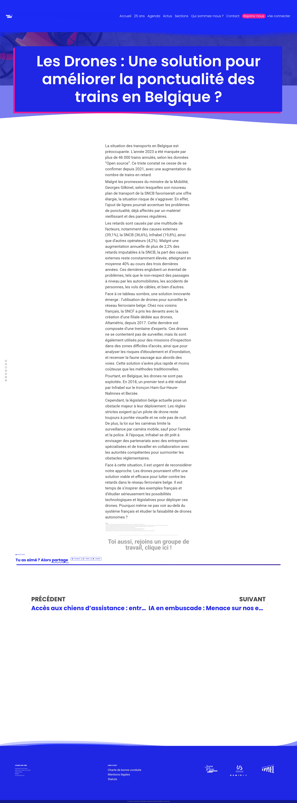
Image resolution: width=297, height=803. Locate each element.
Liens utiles (112, 765)
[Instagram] (6, 371)
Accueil (125, 16)
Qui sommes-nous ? (207, 16)
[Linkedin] (6, 374)
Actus (167, 16)
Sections (181, 16)
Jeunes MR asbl (21, 765)
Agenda (153, 16)
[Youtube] (6, 367)
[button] (76, 559)
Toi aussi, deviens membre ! (116, 699)
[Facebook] (6, 361)
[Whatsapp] (6, 380)
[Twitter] (6, 364)
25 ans (139, 16)
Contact (232, 16)
